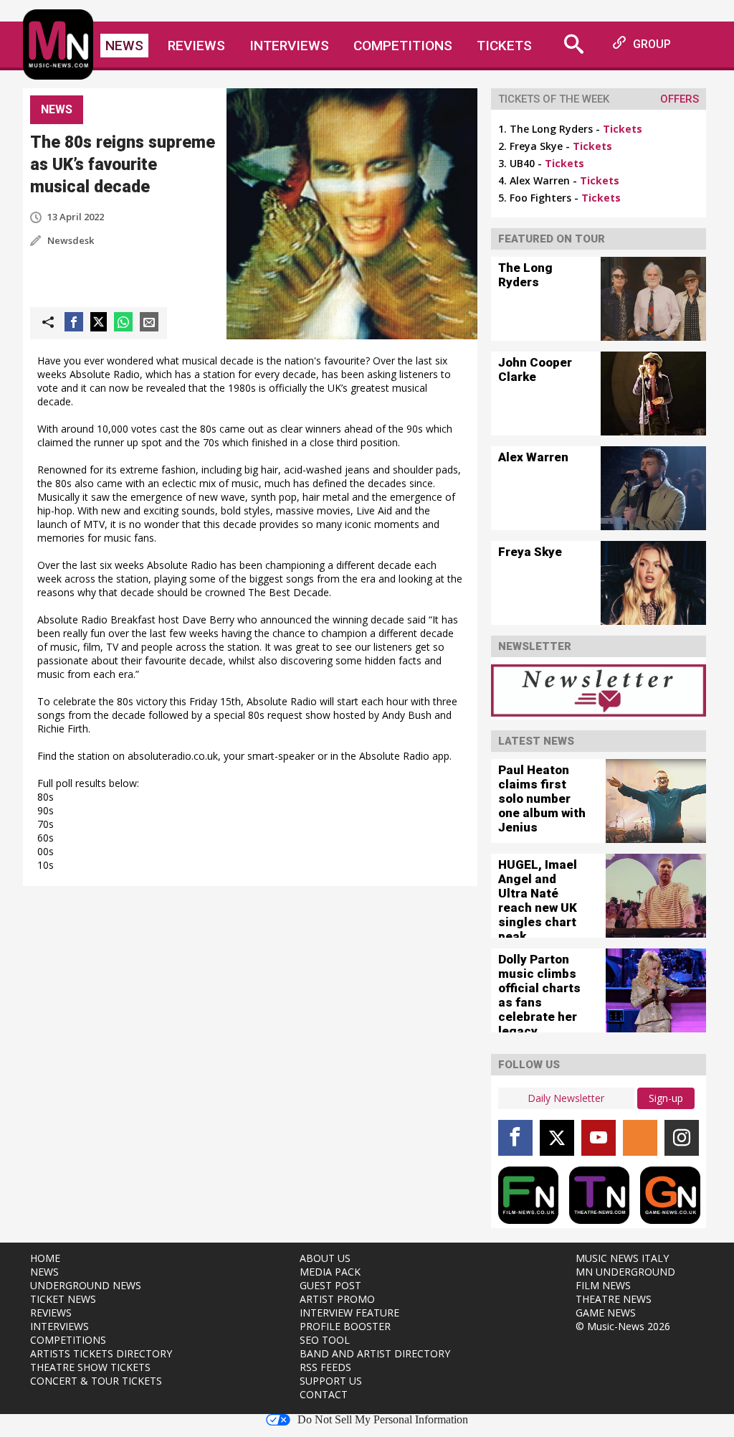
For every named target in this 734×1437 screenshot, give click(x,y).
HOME (45, 1258)
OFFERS (679, 99)
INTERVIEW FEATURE (349, 1312)
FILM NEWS (603, 1285)
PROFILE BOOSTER (345, 1326)
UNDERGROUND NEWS (85, 1285)
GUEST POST (330, 1285)
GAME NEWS (606, 1312)
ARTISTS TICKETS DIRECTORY (101, 1353)
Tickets (504, 45)
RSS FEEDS (325, 1367)
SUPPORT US (331, 1380)
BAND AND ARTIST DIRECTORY (375, 1353)
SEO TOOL (325, 1340)
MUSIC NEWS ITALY (622, 1258)
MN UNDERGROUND (625, 1271)
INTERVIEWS (59, 1326)
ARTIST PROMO (337, 1299)
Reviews (196, 45)
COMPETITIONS (68, 1340)
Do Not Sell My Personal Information (382, 1420)
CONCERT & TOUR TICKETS (96, 1380)
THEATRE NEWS (614, 1299)
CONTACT (324, 1394)
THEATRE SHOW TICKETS (90, 1367)
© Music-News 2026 (623, 1326)
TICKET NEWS (63, 1299)
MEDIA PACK (330, 1271)
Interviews (289, 45)
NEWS (44, 1271)
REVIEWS (51, 1312)
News (124, 45)
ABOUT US (325, 1258)
